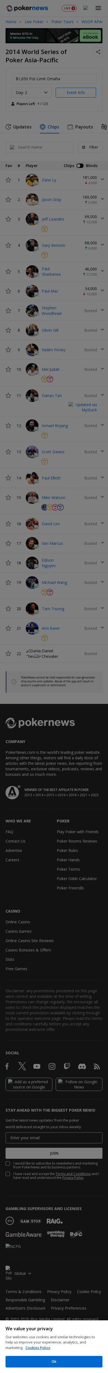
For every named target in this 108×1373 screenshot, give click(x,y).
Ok (54, 1361)
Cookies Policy (37, 1347)
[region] (54, 1346)
